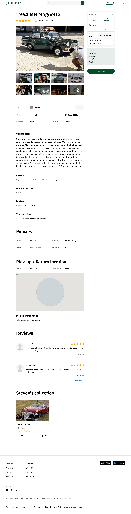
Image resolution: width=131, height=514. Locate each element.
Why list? (29, 468)
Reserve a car (101, 71)
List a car (109, 3)
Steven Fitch (40, 107)
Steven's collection (35, 393)
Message (79, 107)
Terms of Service (12, 507)
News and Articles (69, 507)
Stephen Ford (30, 344)
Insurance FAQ (55, 507)
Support (80, 507)
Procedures (38, 507)
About (46, 507)
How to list (30, 477)
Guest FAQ (9, 472)
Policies (29, 507)
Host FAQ (29, 472)
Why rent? (9, 468)
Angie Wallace (30, 365)
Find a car (9, 464)
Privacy (22, 507)
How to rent (10, 477)
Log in (49, 464)
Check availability (105, 35)
